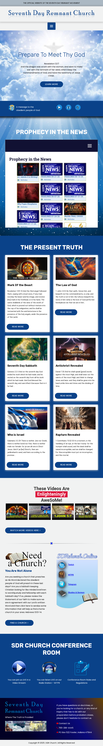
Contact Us (64, 723)
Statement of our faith (16, 599)
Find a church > (19, 622)
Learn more (51, 84)
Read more (18, 327)
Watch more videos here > (25, 530)
